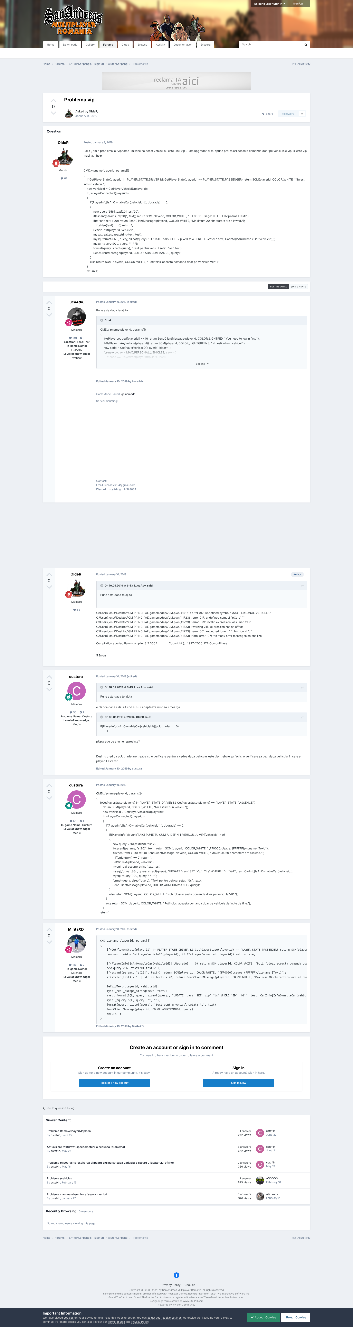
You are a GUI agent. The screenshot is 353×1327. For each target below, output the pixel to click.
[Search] (305, 44)
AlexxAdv (272, 1194)
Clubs (125, 44)
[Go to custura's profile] (76, 691)
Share (268, 113)
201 (74, 337)
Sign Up (298, 3)
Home (51, 44)
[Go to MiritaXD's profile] (76, 943)
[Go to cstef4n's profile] (260, 1133)
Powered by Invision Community (176, 1304)
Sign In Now (238, 1082)
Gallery (90, 44)
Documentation (182, 44)
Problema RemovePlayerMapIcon (69, 1131)
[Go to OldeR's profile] (68, 113)
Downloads (70, 44)
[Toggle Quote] (102, 320)
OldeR (93, 111)
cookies (69, 1317)
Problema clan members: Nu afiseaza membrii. (77, 1194)
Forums (108, 44)
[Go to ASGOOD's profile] (260, 1180)
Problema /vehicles (59, 1178)
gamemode (128, 394)
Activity (160, 44)
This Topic (290, 44)
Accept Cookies (265, 1317)
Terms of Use (116, 1321)
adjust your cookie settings (164, 1317)
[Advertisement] (176, 535)
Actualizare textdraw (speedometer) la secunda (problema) (86, 1147)
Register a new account (114, 1082)
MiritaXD (76, 929)
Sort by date (298, 286)
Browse (142, 44)
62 (65, 178)
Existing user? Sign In (269, 3)
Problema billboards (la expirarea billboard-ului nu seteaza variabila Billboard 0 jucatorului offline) (110, 1162)
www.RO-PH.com (193, 1300)
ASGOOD (272, 1178)
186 (74, 964)
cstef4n (55, 1135)
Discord (206, 44)
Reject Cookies (295, 1317)
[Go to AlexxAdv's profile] (260, 1196)
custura (76, 676)
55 (74, 712)
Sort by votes (278, 286)
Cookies (189, 1285)
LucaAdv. (75, 302)
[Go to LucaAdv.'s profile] (76, 316)
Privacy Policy (171, 1285)
